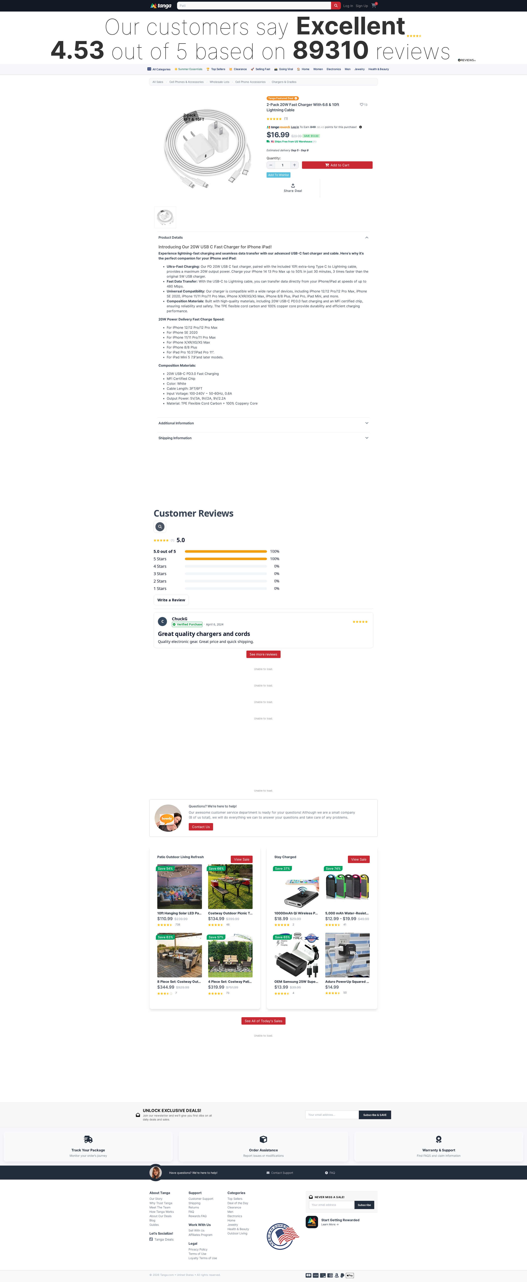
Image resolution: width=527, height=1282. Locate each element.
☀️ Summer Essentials (188, 69)
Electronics (334, 69)
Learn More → (330, 1224)
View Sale (241, 859)
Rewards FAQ (198, 1216)
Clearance (238, 69)
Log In (348, 6)
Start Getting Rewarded (340, 1220)
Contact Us (201, 827)
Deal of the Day (237, 1203)
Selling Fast (260, 69)
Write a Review (171, 599)
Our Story (155, 1198)
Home (303, 69)
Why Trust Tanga (160, 1203)
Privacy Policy (198, 1249)
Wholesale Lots (219, 81)
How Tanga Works (161, 1211)
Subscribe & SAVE (375, 1115)
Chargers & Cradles (284, 81)
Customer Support (201, 1198)
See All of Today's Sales (263, 1021)
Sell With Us (196, 1230)
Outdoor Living (237, 1233)
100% (274, 558)
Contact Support (282, 1172)
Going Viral (283, 69)
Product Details (171, 237)
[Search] (336, 5)
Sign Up (362, 6)
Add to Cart (340, 165)
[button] (361, 127)
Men (348, 69)
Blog (152, 1220)
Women (318, 69)
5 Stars (160, 559)
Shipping (195, 1203)
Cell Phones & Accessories (186, 81)
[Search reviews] (159, 526)
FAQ (332, 1172)
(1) (285, 118)
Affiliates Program (200, 1234)
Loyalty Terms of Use (203, 1258)
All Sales (158, 81)
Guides (154, 1224)
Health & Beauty (378, 69)
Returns (194, 1207)
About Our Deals (160, 1216)
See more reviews (263, 654)
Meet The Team (159, 1207)
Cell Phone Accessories (250, 81)
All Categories (161, 69)
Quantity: (274, 158)
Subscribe (364, 1205)
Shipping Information (175, 438)
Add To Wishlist (278, 175)
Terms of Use (197, 1253)
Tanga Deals (164, 1239)
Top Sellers (215, 69)
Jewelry (359, 69)
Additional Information (176, 423)
